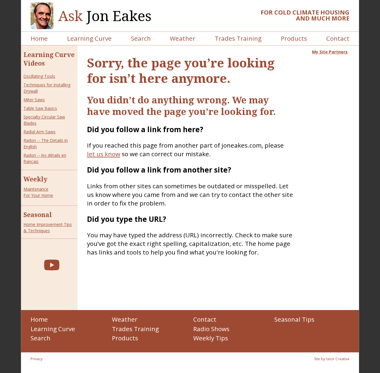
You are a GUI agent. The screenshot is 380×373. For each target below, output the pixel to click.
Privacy (36, 358)
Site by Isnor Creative (331, 358)
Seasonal (37, 215)
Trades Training (238, 38)
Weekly (35, 179)
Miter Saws (34, 99)
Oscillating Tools (39, 76)
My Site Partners (330, 52)
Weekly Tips (210, 338)
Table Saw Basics (40, 108)
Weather (182, 38)
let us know (103, 154)
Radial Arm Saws (39, 132)
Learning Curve (89, 38)
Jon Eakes (104, 16)
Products (294, 38)
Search (141, 38)
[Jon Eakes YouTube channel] (52, 264)
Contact (337, 38)
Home (39, 38)
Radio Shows (211, 329)
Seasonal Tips (294, 319)
